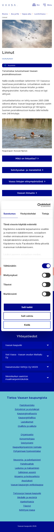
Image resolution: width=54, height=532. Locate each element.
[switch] (46, 275)
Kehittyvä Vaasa (27, 509)
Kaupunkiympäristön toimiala (27, 447)
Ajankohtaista (27, 501)
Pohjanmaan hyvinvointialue (27, 451)
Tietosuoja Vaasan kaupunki (27, 493)
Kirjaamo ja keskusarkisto (27, 476)
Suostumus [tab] (9, 213)
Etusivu (5, 14)
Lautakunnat (27, 421)
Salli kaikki (27, 307)
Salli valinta (27, 316)
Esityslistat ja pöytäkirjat (27, 409)
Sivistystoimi (27, 442)
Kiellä (27, 324)
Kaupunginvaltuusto (27, 413)
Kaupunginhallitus (27, 417)
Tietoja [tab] (45, 213)
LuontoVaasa (39, 14)
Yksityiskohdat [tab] (28, 213)
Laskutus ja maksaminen (27, 468)
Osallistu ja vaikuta (27, 426)
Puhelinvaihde (27, 463)
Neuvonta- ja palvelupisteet (27, 459)
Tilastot (27, 505)
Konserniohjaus (27, 438)
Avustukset (27, 480)
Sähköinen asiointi (27, 472)
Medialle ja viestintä (27, 497)
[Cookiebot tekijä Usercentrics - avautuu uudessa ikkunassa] (38, 205)
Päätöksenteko (27, 405)
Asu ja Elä (15, 14)
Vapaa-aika (26, 14)
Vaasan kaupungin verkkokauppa (27, 484)
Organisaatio (27, 434)
